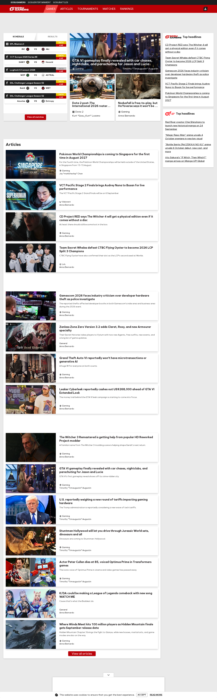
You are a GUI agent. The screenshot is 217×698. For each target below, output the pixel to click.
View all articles (82, 653)
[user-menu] (205, 9)
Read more (156, 695)
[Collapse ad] (108, 675)
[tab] (18, 36)
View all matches (35, 117)
